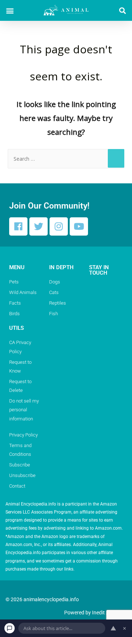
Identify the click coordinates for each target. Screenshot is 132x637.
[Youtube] (79, 226)
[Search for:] (66, 158)
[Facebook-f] (18, 226)
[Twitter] (38, 226)
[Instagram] (59, 226)
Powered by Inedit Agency (93, 612)
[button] (10, 10)
